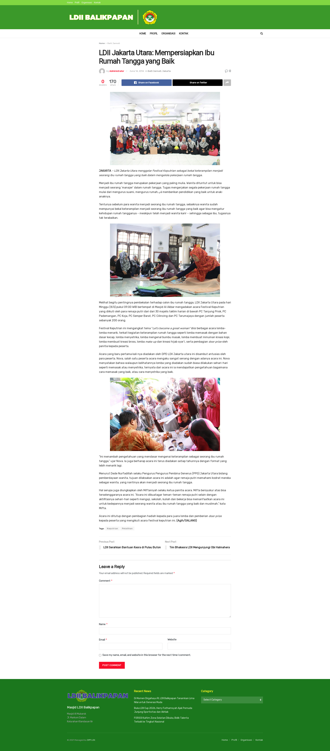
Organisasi (86, 2)
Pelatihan (127, 528)
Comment (106, 580)
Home (70, 2)
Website (172, 639)
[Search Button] (261, 33)
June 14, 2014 (137, 71)
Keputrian (112, 528)
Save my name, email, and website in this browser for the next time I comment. (146, 655)
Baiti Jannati (113, 43)
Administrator (116, 71)
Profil (77, 2)
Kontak (97, 2)
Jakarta (166, 71)
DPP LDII (91, 740)
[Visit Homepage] (113, 17)
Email (103, 639)
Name (103, 624)
